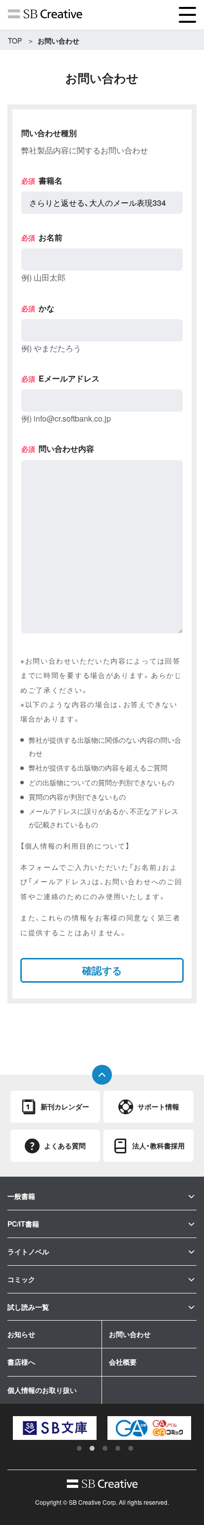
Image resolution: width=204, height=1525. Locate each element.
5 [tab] (130, 1448)
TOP (15, 41)
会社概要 (123, 1361)
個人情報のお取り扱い (42, 1389)
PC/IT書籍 (23, 1224)
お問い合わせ (130, 1334)
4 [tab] (117, 1448)
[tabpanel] (46, 1428)
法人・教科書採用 (158, 1145)
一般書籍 (21, 1196)
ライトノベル (28, 1251)
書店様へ (21, 1361)
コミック (21, 1279)
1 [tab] (79, 1448)
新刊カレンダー (65, 1106)
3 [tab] (104, 1448)
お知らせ (21, 1334)
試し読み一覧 (28, 1307)
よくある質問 (65, 1145)
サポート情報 (158, 1106)
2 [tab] (92, 1448)
